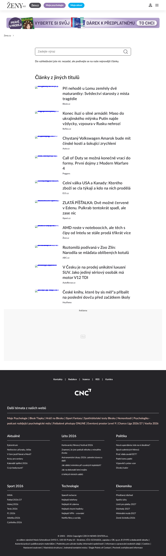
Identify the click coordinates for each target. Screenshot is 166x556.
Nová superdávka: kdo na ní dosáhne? (133, 445)
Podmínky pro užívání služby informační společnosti (80, 544)
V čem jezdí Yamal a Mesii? (19, 454)
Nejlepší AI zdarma (70, 504)
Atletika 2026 (13, 518)
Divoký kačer (122, 468)
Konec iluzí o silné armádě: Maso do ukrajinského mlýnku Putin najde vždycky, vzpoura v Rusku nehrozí (93, 119)
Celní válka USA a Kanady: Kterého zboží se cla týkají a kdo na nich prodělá (96, 185)
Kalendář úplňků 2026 (17, 463)
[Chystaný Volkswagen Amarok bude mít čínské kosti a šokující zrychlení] (47, 143)
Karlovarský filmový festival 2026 (77, 445)
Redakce (72, 379)
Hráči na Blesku (55, 418)
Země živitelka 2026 (125, 518)
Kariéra (109, 379)
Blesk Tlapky (37, 418)
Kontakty (57, 379)
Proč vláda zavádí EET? (126, 454)
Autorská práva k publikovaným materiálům (35, 544)
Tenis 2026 (12, 509)
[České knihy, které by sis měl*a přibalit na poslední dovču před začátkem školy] (47, 297)
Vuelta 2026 (151, 423)
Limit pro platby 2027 (126, 504)
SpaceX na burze (69, 495)
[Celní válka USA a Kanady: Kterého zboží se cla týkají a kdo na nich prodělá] (47, 188)
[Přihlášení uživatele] (150, 5)
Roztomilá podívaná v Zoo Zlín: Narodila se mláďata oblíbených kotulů (96, 250)
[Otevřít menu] (157, 5)
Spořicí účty (121, 500)
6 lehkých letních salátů (72, 474)
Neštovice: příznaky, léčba (19, 450)
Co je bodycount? (15, 468)
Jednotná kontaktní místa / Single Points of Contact (87, 548)
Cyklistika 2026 (14, 523)
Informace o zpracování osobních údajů (123, 544)
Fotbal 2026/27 (14, 500)
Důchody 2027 (123, 509)
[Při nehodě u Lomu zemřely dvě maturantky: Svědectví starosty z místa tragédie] (47, 96)
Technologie (70, 486)
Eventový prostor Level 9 (101, 423)
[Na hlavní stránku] (17, 5)
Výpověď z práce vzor (126, 463)
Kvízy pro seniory (15, 459)
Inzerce (86, 379)
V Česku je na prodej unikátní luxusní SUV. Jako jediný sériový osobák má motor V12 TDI (94, 272)
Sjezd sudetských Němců (127, 450)
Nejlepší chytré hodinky (72, 509)
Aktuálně (13, 436)
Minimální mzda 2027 (126, 513)
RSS (97, 379)
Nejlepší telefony (69, 500)
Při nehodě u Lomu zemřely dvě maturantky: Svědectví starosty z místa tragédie (96, 94)
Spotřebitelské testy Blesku (100, 418)
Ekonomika (124, 486)
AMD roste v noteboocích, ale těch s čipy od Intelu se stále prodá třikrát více (97, 230)
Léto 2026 (69, 436)
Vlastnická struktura (52, 548)
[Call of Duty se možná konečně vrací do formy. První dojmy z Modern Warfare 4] (47, 165)
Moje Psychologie (17, 418)
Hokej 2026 (12, 504)
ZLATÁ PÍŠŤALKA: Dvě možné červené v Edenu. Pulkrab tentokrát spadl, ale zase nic (96, 208)
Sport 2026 (15, 486)
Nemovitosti (125, 418)
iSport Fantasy (74, 418)
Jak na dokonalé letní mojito (74, 470)
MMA (9, 495)
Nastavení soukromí (32, 548)
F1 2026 (11, 513)
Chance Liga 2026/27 (130, 423)
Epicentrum (12, 445)
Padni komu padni (124, 459)
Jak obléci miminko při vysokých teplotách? (81, 465)
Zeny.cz (7, 36)
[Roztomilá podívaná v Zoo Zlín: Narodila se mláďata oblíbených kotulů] (47, 252)
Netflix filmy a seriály (71, 518)
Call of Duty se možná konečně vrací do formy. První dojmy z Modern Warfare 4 (96, 163)
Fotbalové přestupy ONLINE (69, 423)
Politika (121, 436)
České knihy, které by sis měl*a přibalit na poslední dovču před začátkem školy (96, 294)
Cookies (146, 544)
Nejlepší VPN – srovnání (73, 513)
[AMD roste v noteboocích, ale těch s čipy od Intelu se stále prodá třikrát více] (47, 232)
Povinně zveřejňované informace (128, 548)
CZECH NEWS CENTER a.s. (95, 536)
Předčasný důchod (124, 495)
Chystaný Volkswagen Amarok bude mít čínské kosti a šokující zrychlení (97, 141)
